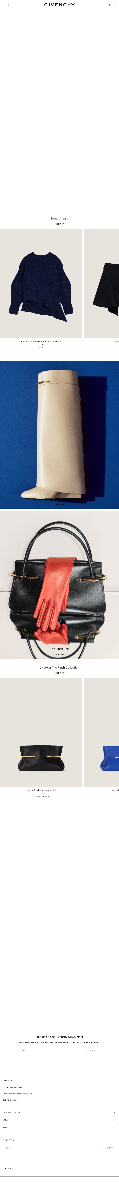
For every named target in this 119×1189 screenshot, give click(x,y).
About (6, 1128)
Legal (5, 1120)
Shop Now (60, 206)
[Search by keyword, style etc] (9, 4)
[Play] (4, 205)
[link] (115, 4)
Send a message (10, 1100)
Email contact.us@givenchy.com (17, 1094)
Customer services (12, 1112)
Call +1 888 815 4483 (12, 1088)
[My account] (109, 5)
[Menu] (4, 4)
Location (7, 1169)
